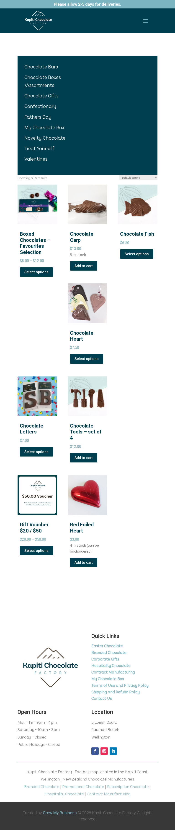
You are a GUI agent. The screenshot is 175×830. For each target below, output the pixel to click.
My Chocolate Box (44, 127)
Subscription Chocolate (128, 786)
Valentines (35, 159)
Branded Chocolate (108, 652)
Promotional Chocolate (83, 786)
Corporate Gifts (105, 658)
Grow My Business (60, 812)
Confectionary (40, 106)
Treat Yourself (39, 148)
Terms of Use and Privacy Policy (120, 685)
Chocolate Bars (41, 66)
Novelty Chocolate (44, 138)
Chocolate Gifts (41, 95)
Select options (36, 272)
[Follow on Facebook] (95, 751)
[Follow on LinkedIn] (113, 751)
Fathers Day (37, 117)
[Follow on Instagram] (104, 751)
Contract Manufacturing (113, 671)
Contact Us (101, 698)
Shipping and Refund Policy (115, 691)
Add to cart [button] (84, 266)
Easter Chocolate (107, 645)
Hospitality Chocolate (111, 665)
